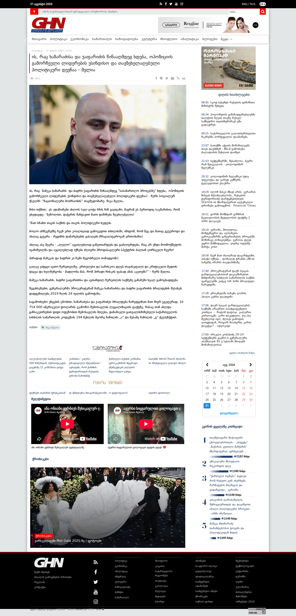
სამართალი (102, 39)
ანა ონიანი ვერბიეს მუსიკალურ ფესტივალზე (57, 447)
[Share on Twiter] (166, 78)
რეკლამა (39, 582)
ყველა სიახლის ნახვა (242, 352)
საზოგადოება (126, 39)
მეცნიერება (242, 560)
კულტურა (149, 39)
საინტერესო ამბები (206, 591)
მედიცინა (160, 596)
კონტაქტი (40, 587)
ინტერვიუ (120, 576)
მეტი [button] (225, 39)
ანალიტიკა (190, 39)
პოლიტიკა (58, 39)
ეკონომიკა (79, 39)
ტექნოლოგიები (245, 566)
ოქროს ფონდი (204, 601)
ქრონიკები (40, 459)
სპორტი (159, 601)
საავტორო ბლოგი (206, 566)
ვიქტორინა (242, 571)
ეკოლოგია (161, 585)
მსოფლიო (168, 39)
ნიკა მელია (51, 327)
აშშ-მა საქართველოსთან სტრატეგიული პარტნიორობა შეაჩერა (79, 11)
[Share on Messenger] (161, 78)
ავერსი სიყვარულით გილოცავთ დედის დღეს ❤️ (137, 447)
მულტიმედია (41, 399)
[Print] (183, 78)
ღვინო (239, 581)
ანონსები (200, 560)
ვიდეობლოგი (203, 571)
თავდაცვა (161, 580)
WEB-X (91, 609)
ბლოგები (209, 39)
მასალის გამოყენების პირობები (52, 577)
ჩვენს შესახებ (42, 572)
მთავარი (39, 39)
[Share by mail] (172, 78)
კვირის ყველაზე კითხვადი (222, 426)
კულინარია (242, 586)
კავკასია (160, 566)
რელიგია (160, 591)
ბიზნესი (119, 592)
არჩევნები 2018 (245, 601)
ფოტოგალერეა (204, 576)
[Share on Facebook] (156, 78)
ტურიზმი (240, 576)
